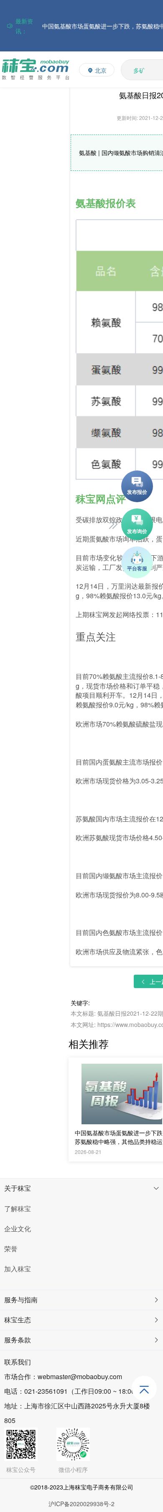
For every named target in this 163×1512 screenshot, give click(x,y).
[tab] (81, 1189)
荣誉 (11, 1248)
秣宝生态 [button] (17, 1319)
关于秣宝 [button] (17, 1188)
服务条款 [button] (17, 1339)
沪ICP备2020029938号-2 (81, 1503)
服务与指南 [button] (21, 1299)
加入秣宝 (17, 1268)
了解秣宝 (17, 1208)
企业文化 (17, 1228)
